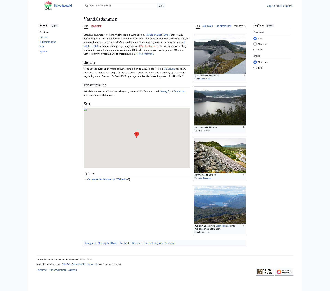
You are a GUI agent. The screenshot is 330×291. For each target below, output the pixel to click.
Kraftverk (124, 243)
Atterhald (72, 270)
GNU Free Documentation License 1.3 (79, 264)
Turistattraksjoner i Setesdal (159, 243)
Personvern (42, 270)
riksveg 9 (164, 91)
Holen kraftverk (145, 53)
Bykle (167, 34)
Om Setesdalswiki (58, 270)
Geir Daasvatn (205, 178)
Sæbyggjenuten (223, 226)
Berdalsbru (179, 91)
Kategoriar (90, 243)
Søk (161, 5)
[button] (38, 5)
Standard (263, 44)
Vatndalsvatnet (154, 34)
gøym (54, 25)
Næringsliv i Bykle (107, 243)
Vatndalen (169, 68)
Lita (260, 38)
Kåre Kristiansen (148, 46)
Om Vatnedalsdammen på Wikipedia (107, 179)
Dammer (136, 243)
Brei (260, 67)
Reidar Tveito (204, 79)
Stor (260, 49)
